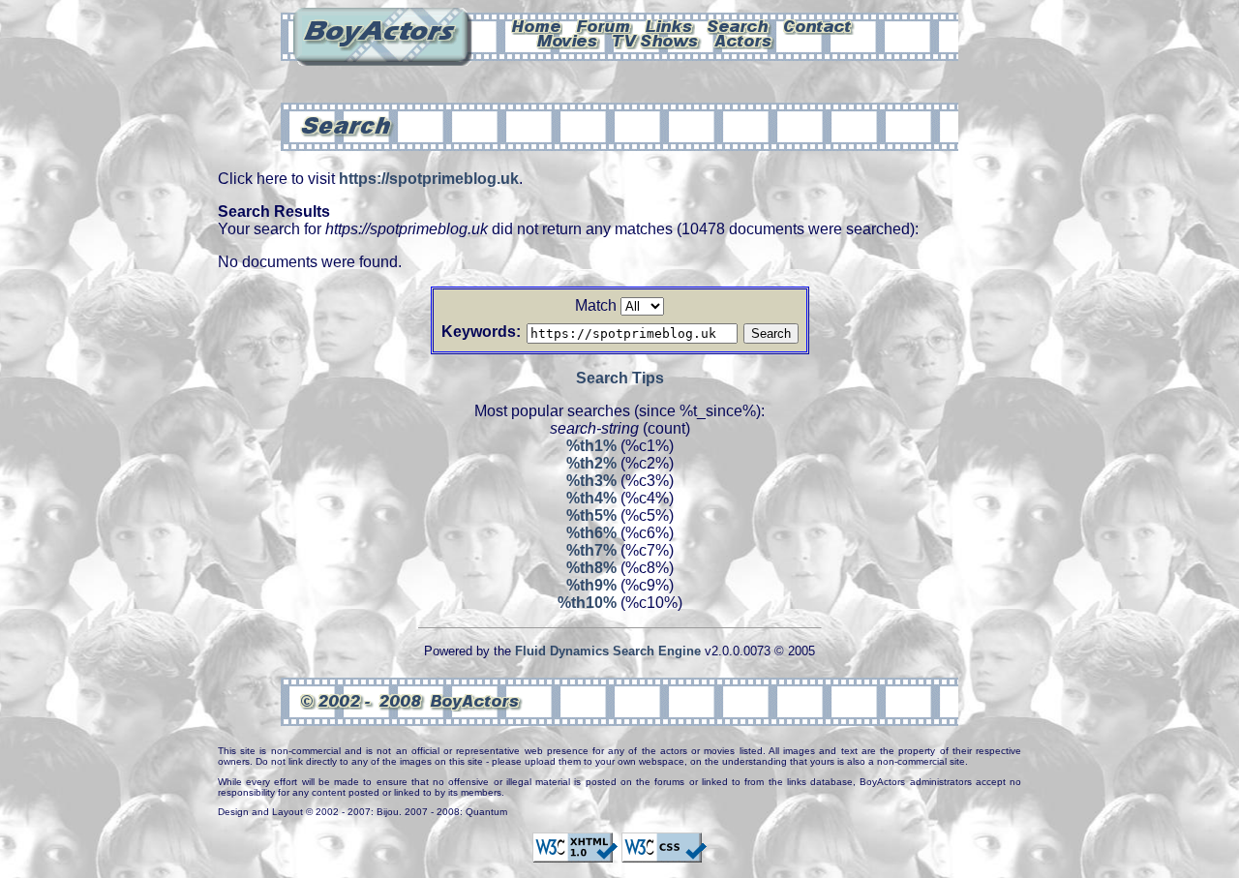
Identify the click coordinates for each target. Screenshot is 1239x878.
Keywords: (481, 331)
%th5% (591, 515)
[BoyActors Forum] (603, 25)
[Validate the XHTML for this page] (575, 853)
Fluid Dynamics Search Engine (608, 651)
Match (596, 305)
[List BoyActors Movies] (568, 39)
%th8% (591, 568)
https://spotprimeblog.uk (429, 178)
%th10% (587, 602)
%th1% (591, 446)
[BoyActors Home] (536, 25)
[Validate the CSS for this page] (664, 853)
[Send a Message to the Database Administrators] (819, 25)
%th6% (591, 533)
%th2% (591, 463)
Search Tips (620, 378)
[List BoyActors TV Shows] (657, 39)
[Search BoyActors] (739, 25)
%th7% (591, 550)
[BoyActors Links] (670, 25)
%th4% (591, 498)
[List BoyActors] (744, 39)
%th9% (591, 585)
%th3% (591, 480)
